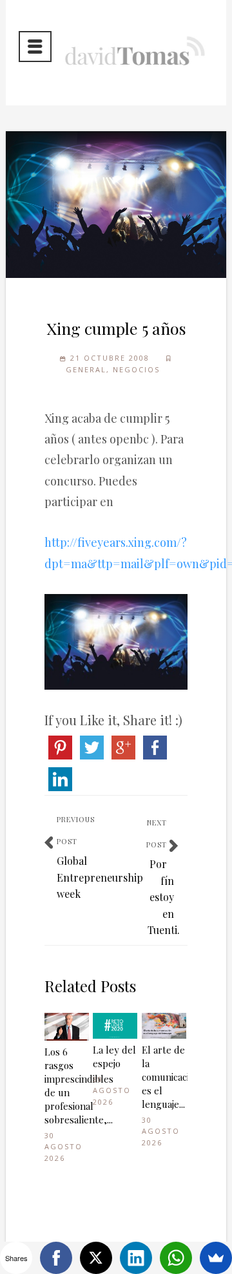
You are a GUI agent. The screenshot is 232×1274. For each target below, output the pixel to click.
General (86, 369)
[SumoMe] (216, 1258)
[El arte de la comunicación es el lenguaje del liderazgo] (164, 1026)
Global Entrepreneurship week (100, 877)
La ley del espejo (114, 1056)
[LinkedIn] (136, 1258)
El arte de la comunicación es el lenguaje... (164, 1076)
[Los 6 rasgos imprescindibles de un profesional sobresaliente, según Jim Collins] (66, 1027)
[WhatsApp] (176, 1258)
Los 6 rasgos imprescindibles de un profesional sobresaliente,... (66, 1085)
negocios (136, 369)
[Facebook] (56, 1258)
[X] (96, 1258)
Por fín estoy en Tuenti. (164, 897)
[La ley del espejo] (115, 1026)
